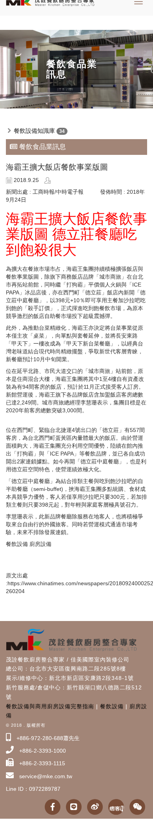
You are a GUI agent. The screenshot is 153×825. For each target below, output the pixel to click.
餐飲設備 (112, 706)
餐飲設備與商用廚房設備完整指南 (50, 706)
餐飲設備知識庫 (34, 130)
